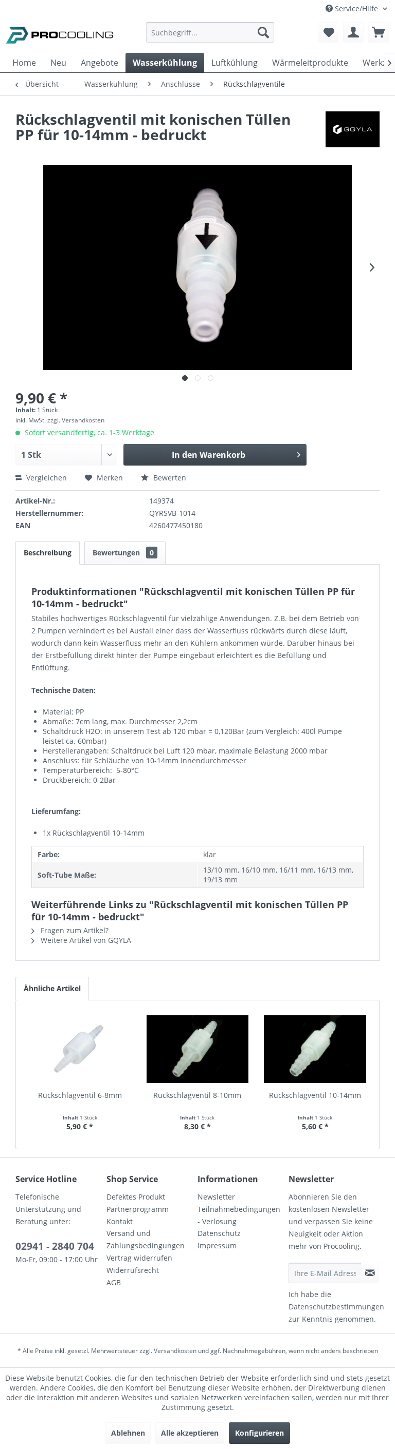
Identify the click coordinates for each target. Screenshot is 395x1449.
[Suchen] (263, 32)
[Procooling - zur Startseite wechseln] (59, 35)
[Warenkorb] (378, 32)
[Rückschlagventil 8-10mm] (198, 1049)
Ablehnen (128, 1433)
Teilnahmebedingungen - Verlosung (239, 1215)
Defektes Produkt (135, 1197)
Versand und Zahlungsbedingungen (145, 1239)
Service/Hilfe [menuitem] (356, 8)
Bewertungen (123, 552)
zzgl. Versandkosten (75, 420)
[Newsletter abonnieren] (370, 1273)
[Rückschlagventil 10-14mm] (315, 1049)
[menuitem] (210, 37)
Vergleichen (45, 477)
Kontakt (119, 1221)
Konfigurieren (259, 1433)
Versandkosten (175, 1350)
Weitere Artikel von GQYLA (85, 940)
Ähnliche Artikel (52, 988)
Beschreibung (47, 552)
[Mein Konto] (353, 32)
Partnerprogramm (137, 1209)
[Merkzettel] (328, 32)
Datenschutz (219, 1233)
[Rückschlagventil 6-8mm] (80, 1049)
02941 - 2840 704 (54, 1246)
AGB (113, 1282)
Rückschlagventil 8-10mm (197, 1095)
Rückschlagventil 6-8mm (80, 1095)
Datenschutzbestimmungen (336, 1306)
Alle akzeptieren (190, 1433)
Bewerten (168, 477)
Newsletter (216, 1197)
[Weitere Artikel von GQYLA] (353, 129)
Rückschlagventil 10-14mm (315, 1095)
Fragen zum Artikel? (74, 930)
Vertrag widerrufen (139, 1258)
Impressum (217, 1245)
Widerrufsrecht (132, 1270)
